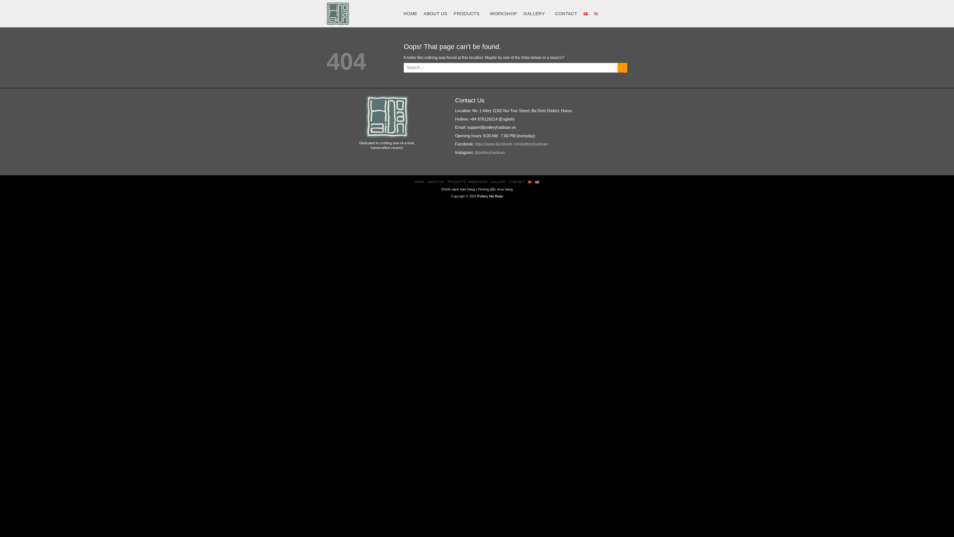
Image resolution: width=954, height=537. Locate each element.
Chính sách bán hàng (458, 189)
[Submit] (622, 68)
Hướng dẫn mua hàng (495, 189)
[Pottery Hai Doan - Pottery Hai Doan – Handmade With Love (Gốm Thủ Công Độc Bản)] (361, 13)
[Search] (614, 13)
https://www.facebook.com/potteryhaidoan (511, 144)
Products (466, 13)
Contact (566, 13)
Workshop (503, 13)
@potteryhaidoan (490, 152)
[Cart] (624, 13)
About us (435, 13)
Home (410, 13)
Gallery (534, 13)
